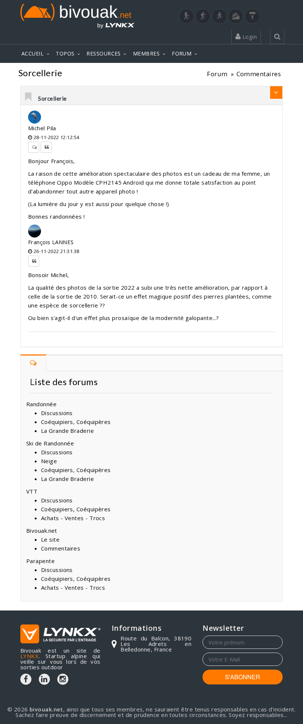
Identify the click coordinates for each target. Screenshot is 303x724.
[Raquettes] (202, 16)
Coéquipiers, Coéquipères (76, 421)
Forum (217, 74)
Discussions (57, 413)
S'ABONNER (242, 677)
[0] (29, 97)
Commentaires (258, 74)
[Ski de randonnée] (219, 16)
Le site (50, 539)
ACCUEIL (32, 53)
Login (249, 36)
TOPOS (65, 53)
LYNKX (29, 656)
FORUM (181, 53)
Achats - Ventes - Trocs (73, 518)
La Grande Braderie (67, 430)
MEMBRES (146, 53)
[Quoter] (46, 147)
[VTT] (235, 16)
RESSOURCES (103, 53)
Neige (49, 461)
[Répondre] (33, 147)
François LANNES (51, 242)
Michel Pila (42, 128)
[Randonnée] (186, 16)
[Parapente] (252, 16)
